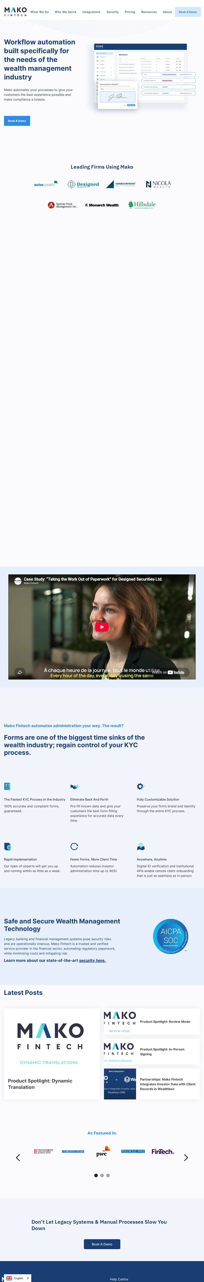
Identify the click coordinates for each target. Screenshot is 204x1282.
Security (113, 12)
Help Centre (119, 1279)
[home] (15, 12)
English (18, 1278)
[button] (39, 12)
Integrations (91, 12)
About (167, 12)
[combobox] (17, 1278)
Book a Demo (188, 12)
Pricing (130, 12)
